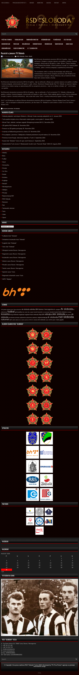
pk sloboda (12, 317)
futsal (4, 162)
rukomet (5, 319)
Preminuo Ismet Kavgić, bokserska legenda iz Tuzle (17, 138)
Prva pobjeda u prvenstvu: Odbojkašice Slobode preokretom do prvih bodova (25, 134)
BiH (37, 309)
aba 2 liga (13, 309)
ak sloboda (25, 309)
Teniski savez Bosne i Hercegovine (12, 268)
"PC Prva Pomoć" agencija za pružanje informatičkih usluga (54, 665)
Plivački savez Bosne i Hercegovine (13, 264)
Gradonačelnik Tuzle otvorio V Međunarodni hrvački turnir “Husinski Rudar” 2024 (26, 144)
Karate (4, 174)
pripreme (23, 317)
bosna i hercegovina (46, 309)
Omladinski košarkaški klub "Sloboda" (13, 239)
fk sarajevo (57, 309)
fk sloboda (67, 309)
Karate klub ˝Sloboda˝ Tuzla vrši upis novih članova (17, 141)
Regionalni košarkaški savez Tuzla (12, 275)
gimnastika (18, 312)
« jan (2, 571)
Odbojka (4, 190)
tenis (30, 319)
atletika (32, 309)
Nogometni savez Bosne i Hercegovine (13, 254)
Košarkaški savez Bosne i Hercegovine (14, 257)
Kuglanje (4, 180)
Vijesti (30, 56)
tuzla (47, 319)
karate (52, 312)
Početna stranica (7, 40)
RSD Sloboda (6, 3)
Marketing (40, 3)
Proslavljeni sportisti (20, 3)
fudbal (11, 311)
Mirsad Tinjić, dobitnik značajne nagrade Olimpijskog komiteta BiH (22, 122)
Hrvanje (4, 168)
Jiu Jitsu (4, 171)
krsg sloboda (14, 314)
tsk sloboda (41, 320)
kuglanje (21, 314)
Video (4, 214)
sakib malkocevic (16, 319)
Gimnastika (5, 165)
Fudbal (4, 159)
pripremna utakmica (31, 317)
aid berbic (18, 309)
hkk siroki (24, 312)
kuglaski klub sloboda (31, 314)
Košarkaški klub (45, 40)
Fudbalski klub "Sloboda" (9, 236)
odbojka (48, 314)
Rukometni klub (37, 44)
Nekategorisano (7, 186)
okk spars (68, 314)
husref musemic (38, 312)
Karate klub (69, 44)
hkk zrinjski (30, 312)
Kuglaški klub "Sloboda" (9, 243)
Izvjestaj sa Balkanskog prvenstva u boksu (15, 131)
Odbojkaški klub (6, 48)
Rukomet (5, 202)
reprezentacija (42, 317)
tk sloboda (17, 108)
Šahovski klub (59, 44)
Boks (3, 156)
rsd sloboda (66, 317)
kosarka (5, 314)
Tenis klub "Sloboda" (8, 246)
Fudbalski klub (19, 40)
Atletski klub (67, 40)
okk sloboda (58, 314)
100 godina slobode (6, 309)
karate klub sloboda (60, 312)
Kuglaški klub (26, 44)
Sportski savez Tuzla (8, 272)
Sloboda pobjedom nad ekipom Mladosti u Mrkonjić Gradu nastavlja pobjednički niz (27, 116)
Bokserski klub (6, 44)
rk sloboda (53, 317)
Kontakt (56, 3)
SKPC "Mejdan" (7, 279)
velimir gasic (52, 320)
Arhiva (64, 3)
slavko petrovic (25, 319)
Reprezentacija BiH (8, 196)
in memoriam (46, 312)
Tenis (26, 56)
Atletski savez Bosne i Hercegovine (13, 261)
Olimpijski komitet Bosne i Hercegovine (14, 250)
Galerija (48, 3)
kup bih (41, 314)
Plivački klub (57, 40)
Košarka (4, 177)
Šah (3, 205)
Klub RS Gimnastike (19, 48)
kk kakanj (68, 312)
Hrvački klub (48, 44)
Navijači (32, 3)
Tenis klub (16, 44)
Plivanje (4, 193)
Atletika (4, 152)
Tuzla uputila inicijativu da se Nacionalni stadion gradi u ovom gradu (22, 119)
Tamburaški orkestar (32, 40)
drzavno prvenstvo (8, 108)
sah (10, 320)
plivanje (17, 317)
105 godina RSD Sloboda (9, 125)
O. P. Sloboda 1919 (32, 48)
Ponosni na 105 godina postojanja (12, 128)
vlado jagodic (60, 320)
